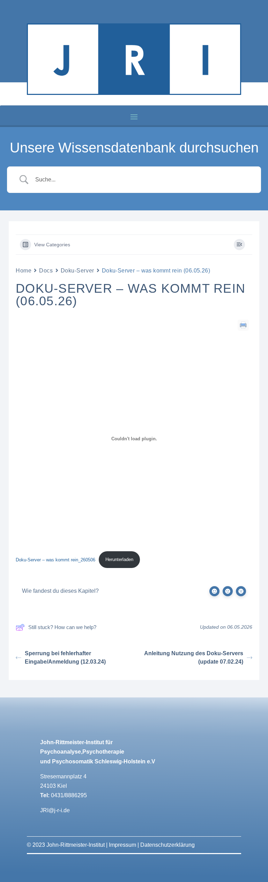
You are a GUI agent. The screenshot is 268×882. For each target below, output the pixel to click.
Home (23, 271)
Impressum (122, 845)
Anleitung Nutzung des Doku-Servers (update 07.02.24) (193, 657)
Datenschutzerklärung (167, 845)
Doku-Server (77, 271)
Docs (46, 271)
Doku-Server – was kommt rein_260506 (55, 559)
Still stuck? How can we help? (62, 627)
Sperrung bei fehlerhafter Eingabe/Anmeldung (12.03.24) (65, 657)
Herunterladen (119, 559)
